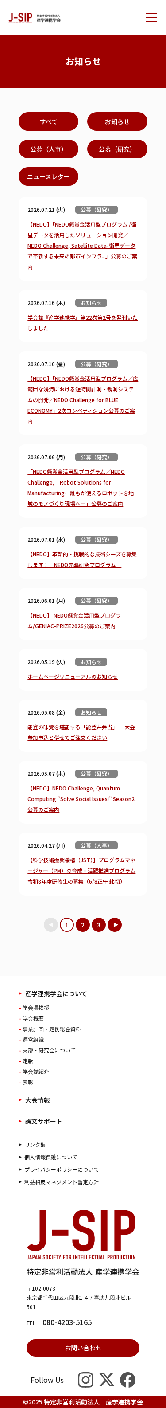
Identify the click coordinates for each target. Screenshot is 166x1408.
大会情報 (37, 1099)
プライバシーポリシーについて (61, 1169)
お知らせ (117, 121)
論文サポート (43, 1121)
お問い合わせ (83, 1347)
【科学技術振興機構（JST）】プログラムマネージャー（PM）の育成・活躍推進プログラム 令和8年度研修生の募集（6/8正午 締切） (81, 870)
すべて (49, 121)
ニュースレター (48, 176)
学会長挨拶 (36, 1007)
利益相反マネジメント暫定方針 (61, 1181)
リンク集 (35, 1144)
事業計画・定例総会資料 (52, 1029)
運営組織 (33, 1039)
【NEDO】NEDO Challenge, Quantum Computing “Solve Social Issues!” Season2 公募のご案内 (82, 798)
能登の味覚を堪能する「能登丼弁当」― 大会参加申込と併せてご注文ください (81, 732)
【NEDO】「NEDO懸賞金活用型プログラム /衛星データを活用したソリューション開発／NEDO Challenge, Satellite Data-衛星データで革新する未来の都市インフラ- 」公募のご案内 (82, 245)
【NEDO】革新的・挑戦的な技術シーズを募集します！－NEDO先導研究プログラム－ (82, 559)
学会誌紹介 (36, 1071)
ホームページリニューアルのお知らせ (72, 676)
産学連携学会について (56, 993)
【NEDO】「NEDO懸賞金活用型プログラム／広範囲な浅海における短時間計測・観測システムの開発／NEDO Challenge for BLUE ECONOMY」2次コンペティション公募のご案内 (82, 400)
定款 (28, 1060)
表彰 (28, 1082)
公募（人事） (48, 149)
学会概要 (33, 1018)
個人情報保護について (50, 1157)
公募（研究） (117, 149)
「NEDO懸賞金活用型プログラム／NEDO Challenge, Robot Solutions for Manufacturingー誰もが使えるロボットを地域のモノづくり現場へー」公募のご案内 (80, 487)
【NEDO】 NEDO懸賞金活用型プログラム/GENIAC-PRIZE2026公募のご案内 (74, 620)
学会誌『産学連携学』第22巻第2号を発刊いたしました (82, 322)
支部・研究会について (49, 1050)
